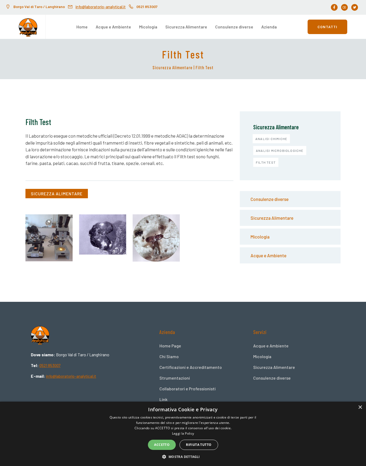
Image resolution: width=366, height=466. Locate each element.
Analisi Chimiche (271, 139)
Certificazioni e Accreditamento (190, 367)
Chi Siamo (169, 356)
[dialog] (183, 434)
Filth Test (266, 162)
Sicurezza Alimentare (186, 26)
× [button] (360, 407)
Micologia (148, 26)
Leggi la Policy (183, 433)
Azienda (269, 26)
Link (163, 399)
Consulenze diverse (234, 26)
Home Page (170, 345)
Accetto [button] (162, 444)
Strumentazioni (174, 377)
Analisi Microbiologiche (280, 150)
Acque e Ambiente (113, 26)
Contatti (327, 26)
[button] (183, 457)
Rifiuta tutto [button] (198, 444)
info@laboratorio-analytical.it (101, 6)
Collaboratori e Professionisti (187, 388)
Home (82, 26)
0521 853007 (50, 365)
